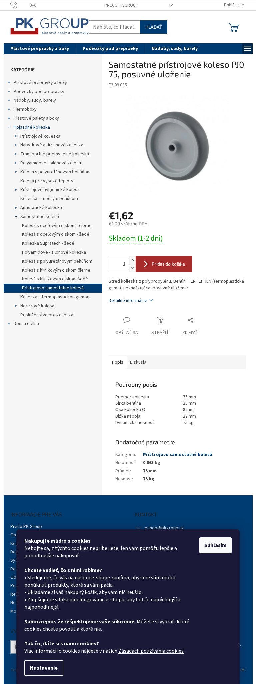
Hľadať (153, 27)
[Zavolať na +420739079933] (20, 5)
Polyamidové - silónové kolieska (54, 252)
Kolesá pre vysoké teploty (46, 181)
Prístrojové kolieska (40, 136)
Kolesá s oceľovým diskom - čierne (57, 225)
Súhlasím (215, 545)
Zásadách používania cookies (151, 651)
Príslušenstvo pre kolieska (46, 315)
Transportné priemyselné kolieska (54, 154)
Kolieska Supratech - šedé (48, 243)
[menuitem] (40, 48)
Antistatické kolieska (41, 207)
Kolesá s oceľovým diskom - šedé (55, 234)
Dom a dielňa (26, 323)
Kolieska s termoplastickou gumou (54, 297)
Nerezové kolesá (37, 306)
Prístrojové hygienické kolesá (50, 189)
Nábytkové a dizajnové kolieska (51, 145)
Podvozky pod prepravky (39, 91)
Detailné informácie (128, 300)
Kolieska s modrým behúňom (49, 198)
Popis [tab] (117, 362)
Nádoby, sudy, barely (35, 100)
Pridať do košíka (168, 264)
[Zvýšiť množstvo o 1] (132, 260)
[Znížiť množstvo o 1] (132, 268)
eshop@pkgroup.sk (164, 528)
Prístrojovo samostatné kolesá (53, 288)
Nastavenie (44, 668)
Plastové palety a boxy (36, 118)
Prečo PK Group (121, 5)
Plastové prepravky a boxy (40, 82)
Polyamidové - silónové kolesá (50, 163)
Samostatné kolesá (39, 216)
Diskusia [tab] (138, 362)
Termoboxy (25, 109)
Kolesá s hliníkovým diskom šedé (55, 279)
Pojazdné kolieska (32, 127)
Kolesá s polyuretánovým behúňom (55, 172)
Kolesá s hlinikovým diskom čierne (56, 270)
